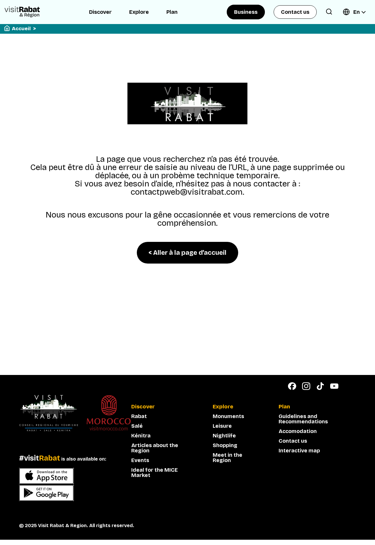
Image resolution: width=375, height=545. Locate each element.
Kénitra (141, 435)
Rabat (139, 416)
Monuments (228, 416)
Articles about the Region (154, 448)
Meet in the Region (227, 457)
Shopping (225, 445)
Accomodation (298, 431)
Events (140, 460)
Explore (139, 12)
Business (246, 12)
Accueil (21, 29)
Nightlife (224, 435)
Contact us (295, 12)
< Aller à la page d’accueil (187, 253)
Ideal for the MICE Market (154, 472)
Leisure (222, 426)
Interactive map (299, 450)
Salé (137, 426)
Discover (100, 12)
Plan (172, 12)
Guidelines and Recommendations (303, 419)
